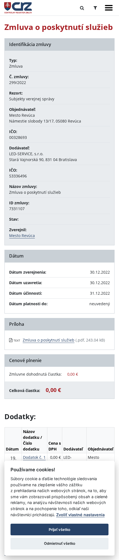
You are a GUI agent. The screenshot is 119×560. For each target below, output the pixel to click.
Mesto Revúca (22, 235)
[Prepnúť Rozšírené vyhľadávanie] (95, 7)
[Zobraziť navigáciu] (109, 7)
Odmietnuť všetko (59, 543)
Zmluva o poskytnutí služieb (48, 340)
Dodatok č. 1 (34, 457)
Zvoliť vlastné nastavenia (80, 514)
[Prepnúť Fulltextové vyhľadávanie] (82, 7)
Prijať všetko (59, 529)
